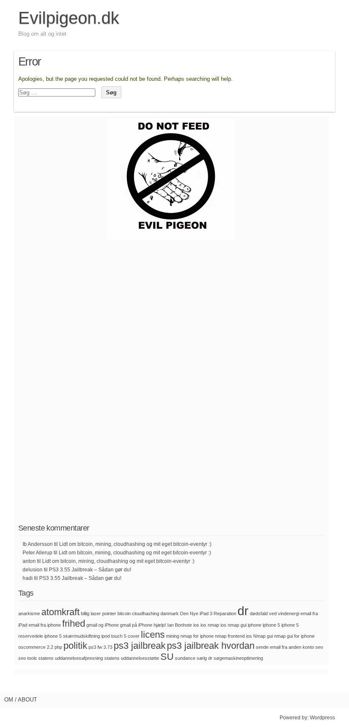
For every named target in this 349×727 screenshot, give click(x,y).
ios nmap (209, 625)
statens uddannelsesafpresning (70, 658)
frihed (73, 623)
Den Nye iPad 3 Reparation (208, 613)
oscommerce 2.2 (35, 647)
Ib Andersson (38, 544)
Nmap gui (263, 636)
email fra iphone (45, 625)
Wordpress (322, 718)
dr (243, 611)
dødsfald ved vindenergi (274, 613)
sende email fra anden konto (285, 647)
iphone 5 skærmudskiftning (72, 636)
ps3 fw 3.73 (100, 647)
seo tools (27, 658)
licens (153, 634)
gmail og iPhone (102, 625)
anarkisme (29, 613)
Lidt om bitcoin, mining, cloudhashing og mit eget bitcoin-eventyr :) (135, 544)
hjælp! (160, 625)
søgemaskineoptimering (238, 658)
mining (172, 636)
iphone (254, 625)
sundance (185, 658)
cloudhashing (145, 613)
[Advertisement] (171, 388)
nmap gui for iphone (294, 636)
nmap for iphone (197, 636)
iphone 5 (271, 625)
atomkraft (60, 612)
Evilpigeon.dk (68, 18)
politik (75, 645)
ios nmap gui (233, 625)
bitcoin (124, 613)
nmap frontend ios (233, 636)
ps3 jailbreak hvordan (211, 645)
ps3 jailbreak (140, 645)
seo (319, 647)
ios (196, 625)
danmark (169, 613)
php (58, 647)
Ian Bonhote (179, 625)
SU (167, 656)
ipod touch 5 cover (120, 636)
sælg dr (204, 658)
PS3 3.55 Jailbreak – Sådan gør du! (90, 570)
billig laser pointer (98, 613)
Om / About (20, 699)
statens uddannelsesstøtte (131, 658)
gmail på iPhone (136, 625)
